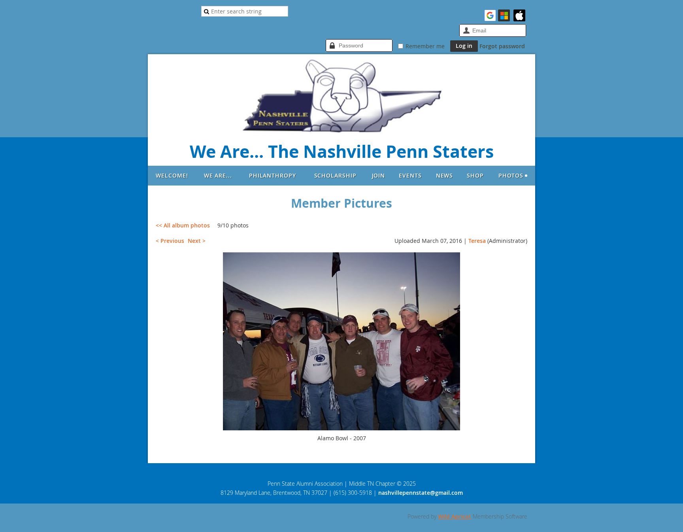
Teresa (477, 240)
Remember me (425, 46)
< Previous (170, 240)
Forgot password (502, 46)
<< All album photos (183, 225)
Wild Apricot (454, 516)
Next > (197, 240)
